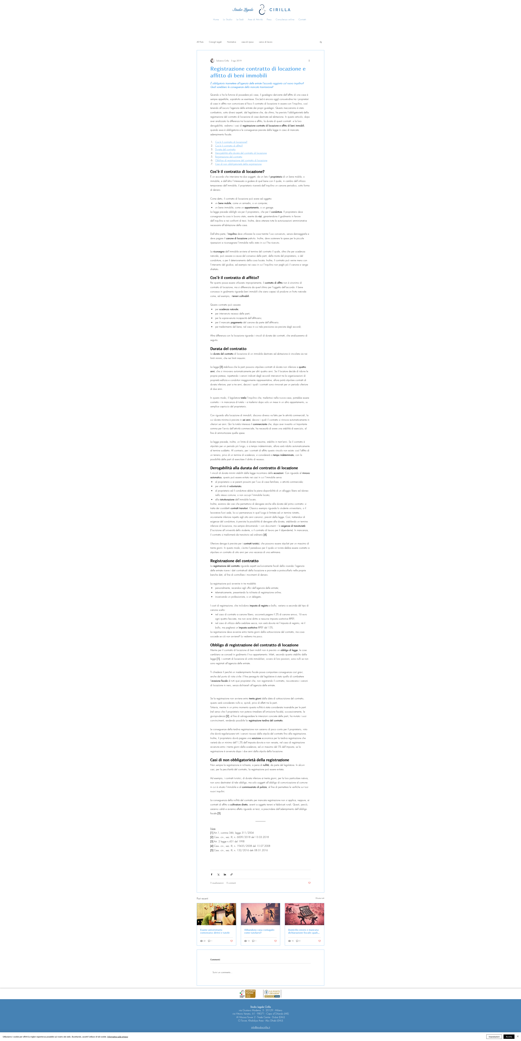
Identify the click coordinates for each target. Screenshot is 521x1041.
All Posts (200, 42)
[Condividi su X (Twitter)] (218, 874)
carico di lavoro (265, 42)
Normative (231, 42)
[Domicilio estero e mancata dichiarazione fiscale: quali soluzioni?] (304, 914)
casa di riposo (248, 42)
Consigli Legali (215, 42)
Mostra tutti (320, 898)
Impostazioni (494, 1036)
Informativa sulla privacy (117, 1036)
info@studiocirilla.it (260, 1027)
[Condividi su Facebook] (211, 874)
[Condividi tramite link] (231, 874)
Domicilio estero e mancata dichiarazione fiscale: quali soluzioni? (303, 931)
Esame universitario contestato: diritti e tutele (215, 931)
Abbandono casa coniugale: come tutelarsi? (259, 931)
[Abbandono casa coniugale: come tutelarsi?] (260, 914)
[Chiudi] (517, 1036)
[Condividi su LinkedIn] (225, 874)
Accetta (509, 1036)
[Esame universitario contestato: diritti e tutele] (216, 914)
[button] (321, 42)
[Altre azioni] (309, 60)
